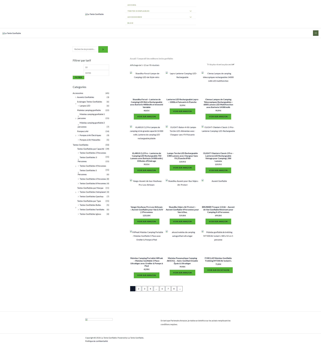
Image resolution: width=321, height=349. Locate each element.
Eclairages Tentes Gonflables (89, 101)
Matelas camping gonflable (89, 110)
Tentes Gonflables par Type (89, 201)
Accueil (132, 5)
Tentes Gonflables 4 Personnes (93, 166)
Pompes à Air (83, 131)
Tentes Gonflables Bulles (90, 205)
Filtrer (78, 77)
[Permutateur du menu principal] (315, 33)
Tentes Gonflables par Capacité (90, 149)
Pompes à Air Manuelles (90, 140)
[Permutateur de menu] (190, 11)
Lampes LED (85, 105)
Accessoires (135, 17)
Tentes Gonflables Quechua (91, 196)
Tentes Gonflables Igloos (90, 214)
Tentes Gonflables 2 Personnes (93, 153)
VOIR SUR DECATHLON (218, 270)
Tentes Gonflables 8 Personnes (93, 183)
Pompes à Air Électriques (90, 135)
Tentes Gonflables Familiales (92, 209)
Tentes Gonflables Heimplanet (93, 192)
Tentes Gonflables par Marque (90, 188)
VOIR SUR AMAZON (146, 116)
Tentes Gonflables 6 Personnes (93, 179)
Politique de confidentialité (96, 341)
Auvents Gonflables (85, 97)
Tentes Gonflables (138, 11)
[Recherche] (103, 49)
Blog (130, 23)
